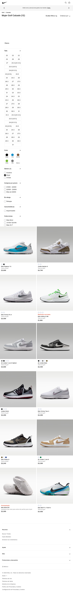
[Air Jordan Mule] (55, 341)
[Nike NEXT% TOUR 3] (55, 486)
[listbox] (65, 16)
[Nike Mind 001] (18, 486)
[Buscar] (65, 2)
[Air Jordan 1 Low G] (55, 437)
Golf (3, 12)
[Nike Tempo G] (18, 437)
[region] (36, 145)
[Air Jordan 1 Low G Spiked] (18, 341)
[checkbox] (6, 55)
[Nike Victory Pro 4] (18, 293)
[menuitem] (5, 576)
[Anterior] (4, 8)
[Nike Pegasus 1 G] (18, 244)
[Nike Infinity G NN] (55, 293)
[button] (12, 51)
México (6, 566)
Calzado (8, 12)
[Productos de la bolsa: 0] (69, 2)
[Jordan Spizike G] (55, 244)
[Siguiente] (69, 8)
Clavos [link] (7, 43)
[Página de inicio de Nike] (4, 2)
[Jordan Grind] (18, 389)
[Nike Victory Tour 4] (55, 389)
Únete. (48, 7)
